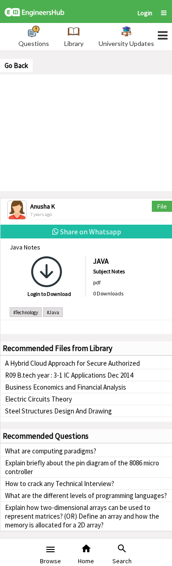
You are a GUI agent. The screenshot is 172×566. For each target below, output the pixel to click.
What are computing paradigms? (50, 451)
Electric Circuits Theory (38, 399)
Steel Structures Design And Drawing (58, 411)
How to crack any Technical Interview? (59, 483)
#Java (53, 312)
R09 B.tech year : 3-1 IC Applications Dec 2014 (69, 375)
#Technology (25, 312)
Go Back (16, 65)
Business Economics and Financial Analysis (65, 387)
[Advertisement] (86, 131)
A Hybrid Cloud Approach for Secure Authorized (72, 363)
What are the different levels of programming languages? (86, 495)
